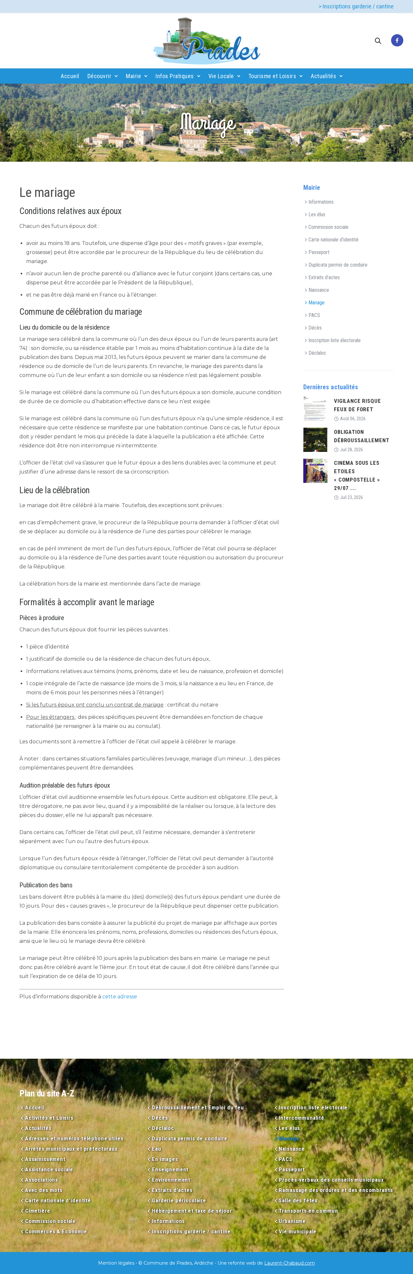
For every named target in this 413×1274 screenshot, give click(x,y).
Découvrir (99, 76)
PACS (314, 315)
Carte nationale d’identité (333, 240)
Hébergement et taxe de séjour (192, 1211)
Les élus (316, 214)
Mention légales (116, 1263)
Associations (41, 1180)
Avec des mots (44, 1190)
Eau (156, 1149)
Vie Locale (221, 76)
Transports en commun (308, 1211)
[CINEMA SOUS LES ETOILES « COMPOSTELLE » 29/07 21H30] (315, 470)
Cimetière (37, 1211)
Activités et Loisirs (49, 1118)
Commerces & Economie (56, 1231)
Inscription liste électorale (334, 340)
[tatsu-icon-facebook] (397, 40)
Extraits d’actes (324, 277)
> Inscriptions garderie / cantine (356, 6)
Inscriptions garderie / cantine (191, 1231)
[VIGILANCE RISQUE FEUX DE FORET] (315, 408)
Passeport (318, 252)
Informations (321, 202)
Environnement (171, 1180)
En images (165, 1159)
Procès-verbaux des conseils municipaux (331, 1180)
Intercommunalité (301, 1118)
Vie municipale (298, 1231)
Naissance (318, 290)
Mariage (316, 303)
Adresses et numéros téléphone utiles (74, 1138)
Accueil (70, 76)
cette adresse (119, 997)
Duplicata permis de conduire (338, 265)
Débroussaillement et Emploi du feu (198, 1107)
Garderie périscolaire (179, 1200)
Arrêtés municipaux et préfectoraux (71, 1149)
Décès (315, 328)
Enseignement (170, 1169)
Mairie (133, 76)
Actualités (323, 76)
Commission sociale (328, 227)
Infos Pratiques (175, 76)
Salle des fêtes (298, 1200)
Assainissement (45, 1159)
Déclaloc (317, 353)
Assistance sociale (49, 1169)
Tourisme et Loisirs (272, 76)
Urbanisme (292, 1221)
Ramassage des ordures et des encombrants (336, 1190)
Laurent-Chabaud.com (289, 1263)
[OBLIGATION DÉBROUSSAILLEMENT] (315, 439)
